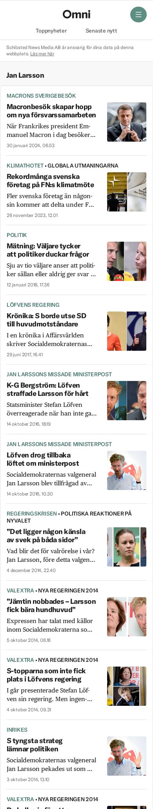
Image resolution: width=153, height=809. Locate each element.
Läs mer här (42, 53)
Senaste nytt (101, 31)
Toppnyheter (51, 31)
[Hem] (76, 14)
